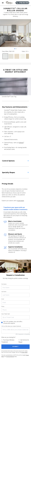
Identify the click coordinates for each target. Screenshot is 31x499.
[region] (15, 34)
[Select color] (5, 56)
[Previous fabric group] (20, 51)
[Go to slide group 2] (16, 48)
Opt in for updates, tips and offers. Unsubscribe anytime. (12, 322)
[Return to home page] (11, 3)
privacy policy (24, 352)
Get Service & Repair (24, 341)
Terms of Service (10, 356)
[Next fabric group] (28, 51)
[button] (3, 3)
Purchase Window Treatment (7, 341)
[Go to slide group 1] (14, 48)
